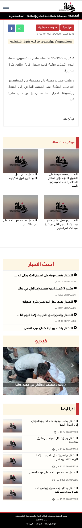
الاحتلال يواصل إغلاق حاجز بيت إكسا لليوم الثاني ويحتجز (57, 457)
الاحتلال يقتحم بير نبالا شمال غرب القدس (20, 222)
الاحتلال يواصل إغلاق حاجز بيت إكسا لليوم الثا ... (45, 315)
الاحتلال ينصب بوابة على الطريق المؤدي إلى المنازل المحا (54, 423)
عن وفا (29, 524)
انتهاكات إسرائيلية (47, 27)
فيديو (41, 341)
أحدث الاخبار (41, 265)
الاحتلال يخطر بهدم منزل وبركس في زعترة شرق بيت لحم (57, 490)
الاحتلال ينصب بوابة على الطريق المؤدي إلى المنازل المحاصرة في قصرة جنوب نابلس (62, 180)
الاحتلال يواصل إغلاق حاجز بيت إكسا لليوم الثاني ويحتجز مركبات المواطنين (61, 224)
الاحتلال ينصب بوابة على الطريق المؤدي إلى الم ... (43, 275)
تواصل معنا (50, 524)
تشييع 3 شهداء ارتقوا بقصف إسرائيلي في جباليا (45, 288)
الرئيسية (67, 27)
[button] (9, 365)
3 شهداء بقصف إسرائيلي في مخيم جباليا (40, 385)
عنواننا (39, 524)
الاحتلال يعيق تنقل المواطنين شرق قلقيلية (23, 176)
